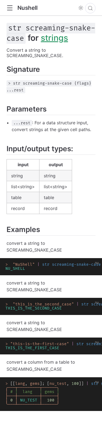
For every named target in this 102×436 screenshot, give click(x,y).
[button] (9, 8)
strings (54, 38)
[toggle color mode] (80, 8)
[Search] (90, 8)
